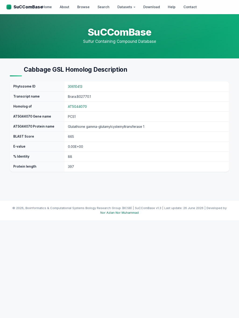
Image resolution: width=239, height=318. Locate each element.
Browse (83, 7)
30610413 (75, 86)
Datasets (125, 7)
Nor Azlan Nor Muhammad (119, 212)
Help (172, 7)
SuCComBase (28, 6)
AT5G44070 (77, 106)
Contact (190, 7)
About (64, 7)
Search (103, 7)
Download (151, 7)
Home (47, 7)
